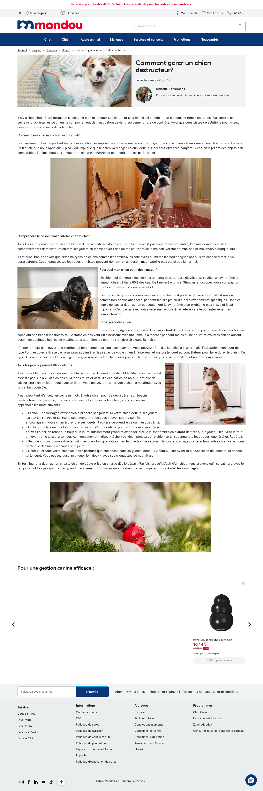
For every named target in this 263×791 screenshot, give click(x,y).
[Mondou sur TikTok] (51, 781)
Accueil (22, 50)
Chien (65, 50)
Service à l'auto (27, 732)
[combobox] (190, 26)
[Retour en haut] (61, 781)
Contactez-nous (86, 712)
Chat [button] (48, 39)
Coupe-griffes (26, 713)
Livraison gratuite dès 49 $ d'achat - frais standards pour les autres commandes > (131, 4)
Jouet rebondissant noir (212, 640)
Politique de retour (88, 724)
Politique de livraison (89, 731)
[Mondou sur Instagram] (22, 781)
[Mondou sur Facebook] (29, 781)
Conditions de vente (148, 731)
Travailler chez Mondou (150, 743)
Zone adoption (202, 724)
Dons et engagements (149, 724)
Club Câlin (200, 712)
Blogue (36, 50)
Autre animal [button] (90, 39)
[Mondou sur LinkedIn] (36, 781)
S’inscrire (92, 691)
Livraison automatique (207, 718)
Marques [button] (116, 39)
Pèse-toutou (25, 726)
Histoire (140, 712)
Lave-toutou (25, 720)
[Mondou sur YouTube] (43, 781)
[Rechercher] (240, 25)
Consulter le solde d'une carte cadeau (218, 731)
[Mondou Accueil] (49, 24)
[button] (37, 13)
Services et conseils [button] (148, 39)
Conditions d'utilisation (149, 737)
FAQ (79, 718)
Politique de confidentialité (93, 737)
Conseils (51, 50)
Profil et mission (145, 718)
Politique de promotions (91, 743)
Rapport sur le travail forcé (94, 749)
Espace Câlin (26, 738)
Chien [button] (66, 39)
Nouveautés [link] (210, 39)
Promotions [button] (181, 39)
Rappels (81, 755)
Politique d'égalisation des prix (96, 761)
